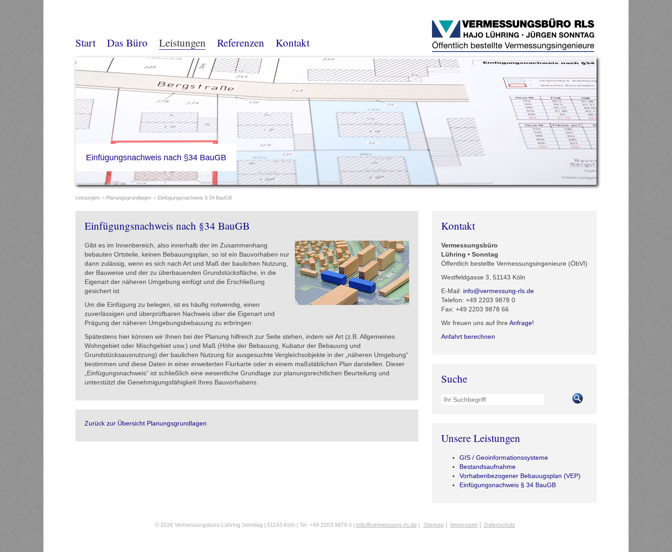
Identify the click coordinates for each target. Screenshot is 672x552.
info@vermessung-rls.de (498, 290)
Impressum (464, 525)
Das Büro (127, 42)
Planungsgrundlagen (128, 197)
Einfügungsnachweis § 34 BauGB (195, 197)
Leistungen (182, 42)
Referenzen (240, 42)
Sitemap (433, 525)
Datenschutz (499, 525)
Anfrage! (521, 322)
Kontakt (292, 42)
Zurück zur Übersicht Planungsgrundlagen (146, 423)
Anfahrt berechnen (468, 336)
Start (85, 42)
